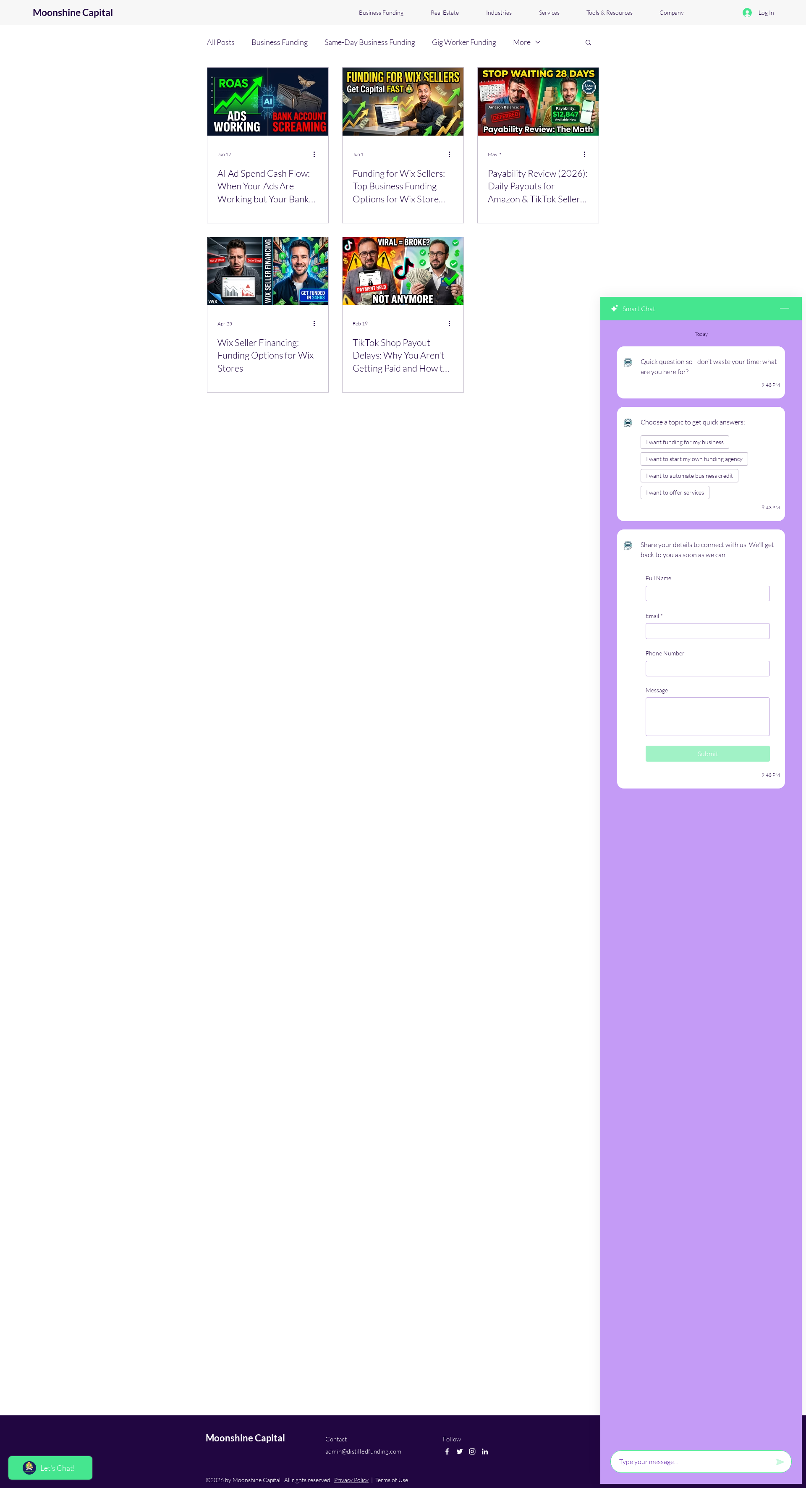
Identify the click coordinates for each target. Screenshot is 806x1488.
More (522, 42)
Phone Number (665, 653)
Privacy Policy (351, 1479)
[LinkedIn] (485, 1451)
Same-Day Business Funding (369, 42)
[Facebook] (447, 1451)
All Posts (221, 42)
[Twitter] (459, 1451)
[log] (701, 882)
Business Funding (279, 42)
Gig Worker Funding (464, 42)
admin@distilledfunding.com (363, 1451)
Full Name (658, 578)
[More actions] (317, 154)
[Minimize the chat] (784, 308)
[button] (588, 43)
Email (654, 615)
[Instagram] (472, 1451)
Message (657, 690)
